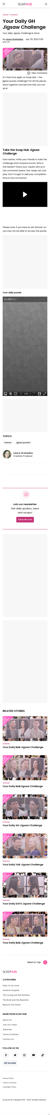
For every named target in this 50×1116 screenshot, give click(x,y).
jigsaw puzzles (23, 442)
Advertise (7, 1029)
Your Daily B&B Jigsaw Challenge (23, 747)
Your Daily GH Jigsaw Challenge (22, 825)
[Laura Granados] (8, 454)
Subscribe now (25, 519)
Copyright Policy (9, 1087)
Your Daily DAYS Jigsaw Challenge (24, 903)
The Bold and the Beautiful (16, 1000)
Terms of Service (9, 1083)
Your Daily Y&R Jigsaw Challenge (23, 864)
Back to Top (34, 962)
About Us (7, 1020)
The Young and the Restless (16, 995)
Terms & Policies (11, 1034)
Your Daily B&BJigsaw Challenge (23, 786)
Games (7, 442)
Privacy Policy (8, 1078)
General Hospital (11, 990)
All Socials (10, 1063)
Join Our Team (10, 1024)
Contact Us (8, 1039)
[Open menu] (4, 4)
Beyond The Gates (12, 1004)
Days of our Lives (11, 985)
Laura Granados (14, 39)
